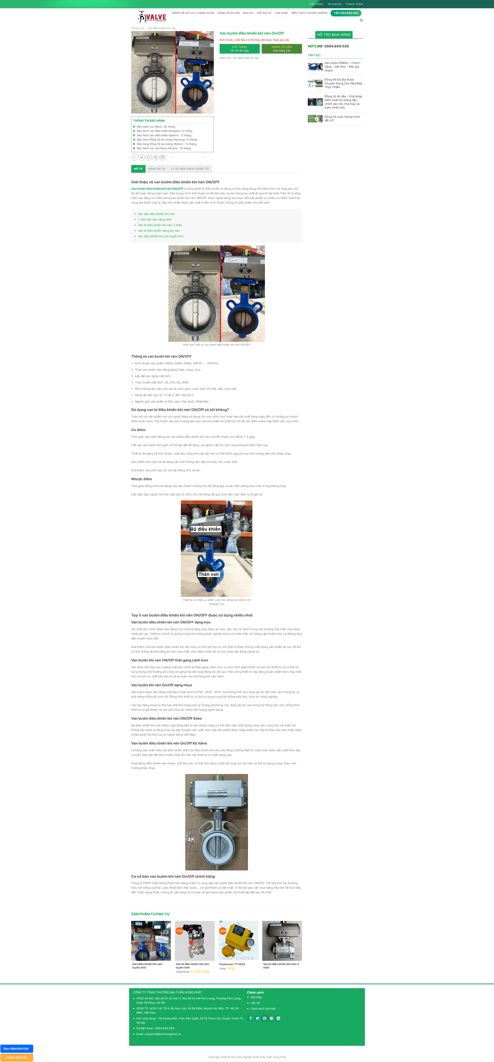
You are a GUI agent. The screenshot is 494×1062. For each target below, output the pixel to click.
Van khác (281, 13)
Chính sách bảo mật (263, 1008)
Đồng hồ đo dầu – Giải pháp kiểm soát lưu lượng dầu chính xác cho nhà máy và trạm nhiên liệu (343, 101)
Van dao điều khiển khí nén (156, 214)
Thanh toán (354, 4)
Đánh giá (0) (156, 168)
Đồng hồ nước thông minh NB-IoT (342, 118)
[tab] (138, 169)
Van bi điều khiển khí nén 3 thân (160, 225)
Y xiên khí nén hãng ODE (155, 219)
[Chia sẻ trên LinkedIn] (162, 157)
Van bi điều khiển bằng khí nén (159, 230)
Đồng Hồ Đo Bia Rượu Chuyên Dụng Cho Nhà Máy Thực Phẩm (343, 83)
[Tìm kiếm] (361, 20)
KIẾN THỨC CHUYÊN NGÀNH (309, 13)
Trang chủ (137, 28)
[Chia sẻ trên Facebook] (135, 157)
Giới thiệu (256, 997)
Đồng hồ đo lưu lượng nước (193, 13)
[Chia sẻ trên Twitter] (142, 157)
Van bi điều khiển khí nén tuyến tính (192, 965)
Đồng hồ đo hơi (229, 13)
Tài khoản (334, 4)
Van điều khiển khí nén (162, 28)
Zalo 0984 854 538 (15, 1048)
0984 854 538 (17, 1057)
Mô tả (138, 168)
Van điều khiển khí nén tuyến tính (161, 236)
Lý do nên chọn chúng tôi (190, 168)
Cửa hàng (316, 4)
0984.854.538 (336, 46)
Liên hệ (255, 1002)
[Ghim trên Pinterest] (155, 157)
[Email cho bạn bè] (148, 157)
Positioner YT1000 (232, 964)
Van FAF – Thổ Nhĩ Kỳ (257, 13)
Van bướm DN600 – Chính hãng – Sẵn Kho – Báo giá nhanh (342, 66)
